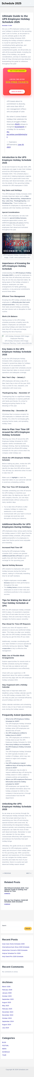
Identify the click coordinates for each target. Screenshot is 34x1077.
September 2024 (8, 1021)
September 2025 (8, 999)
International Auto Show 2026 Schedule (15, 947)
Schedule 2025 (11, 3)
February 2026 (7, 990)
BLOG (4, 1042)
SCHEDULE (7, 893)
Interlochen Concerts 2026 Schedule (14, 950)
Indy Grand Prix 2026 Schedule (12, 956)
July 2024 (5, 1028)
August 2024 (6, 1024)
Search (4, 925)
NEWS (4, 1049)
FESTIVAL (5, 1045)
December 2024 (7, 1012)
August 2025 (6, 1002)
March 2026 (6, 986)
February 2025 (7, 1009)
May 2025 (5, 1005)
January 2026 (7, 993)
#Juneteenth (19, 127)
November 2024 (7, 1015)
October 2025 (7, 996)
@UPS (17, 124)
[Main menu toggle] (30, 3)
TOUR (4, 1055)
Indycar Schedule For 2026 (11, 953)
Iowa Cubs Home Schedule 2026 (13, 944)
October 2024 (7, 1018)
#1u (8, 132)
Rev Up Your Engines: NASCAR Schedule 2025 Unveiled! (16, 901)
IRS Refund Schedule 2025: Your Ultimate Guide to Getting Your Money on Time (16, 889)
